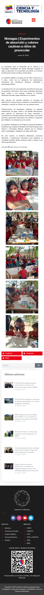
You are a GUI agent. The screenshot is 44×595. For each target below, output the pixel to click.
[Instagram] (19, 518)
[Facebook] (13, 518)
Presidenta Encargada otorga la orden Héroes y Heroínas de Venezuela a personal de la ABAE (26, 385)
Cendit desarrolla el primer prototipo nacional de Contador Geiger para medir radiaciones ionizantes (27, 450)
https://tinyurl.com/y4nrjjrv (18, 147)
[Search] (39, 365)
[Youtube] (25, 518)
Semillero (22, 34)
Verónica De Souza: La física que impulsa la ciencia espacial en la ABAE (26, 434)
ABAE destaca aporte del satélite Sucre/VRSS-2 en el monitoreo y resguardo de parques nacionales (26, 417)
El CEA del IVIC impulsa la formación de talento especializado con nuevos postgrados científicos (27, 401)
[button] (33, 20)
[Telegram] (31, 518)
